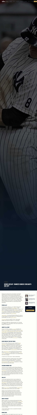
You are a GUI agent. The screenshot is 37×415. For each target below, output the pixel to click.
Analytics (17, 1)
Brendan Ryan (4, 382)
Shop (29, 1)
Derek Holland (13, 313)
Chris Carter (15, 337)
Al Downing (4, 370)
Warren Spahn (12, 331)
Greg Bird (5, 330)
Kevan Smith (8, 352)
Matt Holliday (14, 308)
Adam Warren (6, 351)
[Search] (31, 1)
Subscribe (30, 310)
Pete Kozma (16, 310)
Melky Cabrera (13, 317)
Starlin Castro (20, 401)
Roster (14, 1)
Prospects (22, 1)
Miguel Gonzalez (5, 361)
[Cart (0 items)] (32, 1)
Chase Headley (4, 315)
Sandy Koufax (7, 331)
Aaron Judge (4, 319)
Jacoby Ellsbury (4, 332)
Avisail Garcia (19, 387)
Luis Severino (11, 361)
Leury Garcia (6, 387)
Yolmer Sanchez (14, 349)
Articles (7, 1)
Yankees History (10, 1)
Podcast (26, 1)
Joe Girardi (14, 328)
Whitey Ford (18, 331)
